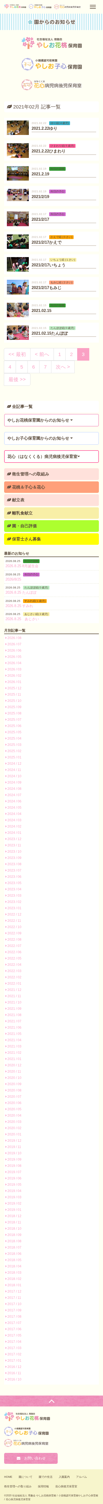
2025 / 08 (14, 713)
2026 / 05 (14, 657)
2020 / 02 (14, 1128)
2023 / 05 (14, 883)
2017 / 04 (14, 1342)
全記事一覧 (22, 406)
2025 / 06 (14, 726)
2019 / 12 (14, 1141)
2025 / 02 (14, 751)
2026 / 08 (14, 638)
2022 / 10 (14, 927)
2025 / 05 (14, 732)
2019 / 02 (14, 1203)
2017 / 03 (14, 1348)
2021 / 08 (14, 1015)
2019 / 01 (14, 1210)
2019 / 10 (14, 1153)
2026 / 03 (14, 669)
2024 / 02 (14, 826)
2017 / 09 (14, 1310)
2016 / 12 (14, 1367)
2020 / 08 (14, 1090)
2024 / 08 (14, 789)
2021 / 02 (14, 1053)
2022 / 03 (14, 971)
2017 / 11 (14, 1298)
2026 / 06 (14, 650)
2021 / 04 (14, 1040)
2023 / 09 (14, 858)
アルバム (81, 1476)
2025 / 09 (14, 707)
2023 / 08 (14, 864)
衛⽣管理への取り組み (18, 1486)
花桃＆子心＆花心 (28, 487)
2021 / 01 (14, 1059)
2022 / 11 (14, 921)
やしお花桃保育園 (51, 43)
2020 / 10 (14, 1078)
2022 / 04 (14, 965)
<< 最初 (17, 354)
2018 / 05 (14, 1260)
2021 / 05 (14, 1034)
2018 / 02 (14, 1279)
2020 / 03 (14, 1122)
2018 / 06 (14, 1254)
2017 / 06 (14, 1329)
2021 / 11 (14, 996)
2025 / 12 (14, 688)
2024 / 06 (14, 801)
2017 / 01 (14, 1360)
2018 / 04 (14, 1266)
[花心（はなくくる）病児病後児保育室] (67, 7)
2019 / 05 (14, 1185)
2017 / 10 (14, 1304)
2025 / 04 (14, 738)
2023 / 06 (14, 877)
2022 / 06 (14, 952)
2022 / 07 (14, 946)
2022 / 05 (14, 958)
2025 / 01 (14, 757)
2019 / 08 (14, 1166)
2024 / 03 (14, 820)
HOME (8, 1476)
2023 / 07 (14, 870)
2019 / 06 (14, 1178)
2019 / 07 (14, 1172)
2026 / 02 (14, 676)
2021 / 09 (14, 1009)
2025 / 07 (14, 720)
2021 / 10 (14, 1002)
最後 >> (17, 379)
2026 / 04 (14, 663)
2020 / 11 (14, 1071)
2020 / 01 (14, 1134)
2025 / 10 (14, 701)
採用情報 (43, 1486)
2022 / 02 (14, 977)
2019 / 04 (14, 1191)
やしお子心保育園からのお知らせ (38, 438)
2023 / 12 (14, 839)
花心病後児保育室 (66, 1486)
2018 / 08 (14, 1241)
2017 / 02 (14, 1354)
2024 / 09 (14, 782)
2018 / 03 (14, 1273)
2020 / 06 (14, 1103)
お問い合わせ (33, 1458)
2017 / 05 (14, 1335)
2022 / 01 (14, 983)
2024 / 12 (14, 764)
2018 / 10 (14, 1229)
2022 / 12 (14, 914)
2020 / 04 (14, 1115)
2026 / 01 (14, 682)
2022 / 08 (14, 939)
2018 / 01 (14, 1285)
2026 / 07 (14, 644)
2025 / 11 (14, 694)
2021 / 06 (14, 1027)
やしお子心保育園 (51, 64)
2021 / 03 (14, 1046)
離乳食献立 (22, 513)
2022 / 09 (14, 933)
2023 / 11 (14, 845)
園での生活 (45, 1476)
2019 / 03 (14, 1197)
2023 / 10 (14, 851)
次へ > (63, 367)
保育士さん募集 (26, 539)
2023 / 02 (14, 902)
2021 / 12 (14, 990)
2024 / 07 (14, 795)
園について (25, 1476)
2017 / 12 (14, 1291)
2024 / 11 (14, 770)
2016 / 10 (14, 1379)
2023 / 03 (14, 895)
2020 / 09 (14, 1084)
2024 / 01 (14, 833)
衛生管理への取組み (30, 474)
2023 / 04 (14, 889)
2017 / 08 (14, 1316)
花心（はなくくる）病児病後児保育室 (51, 85)
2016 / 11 (14, 1373)
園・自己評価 (24, 525)
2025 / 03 (14, 745)
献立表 (17, 500)
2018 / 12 (14, 1216)
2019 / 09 (14, 1159)
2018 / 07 (14, 1247)
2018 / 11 (14, 1222)
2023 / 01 (14, 908)
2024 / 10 (14, 776)
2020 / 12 (14, 1065)
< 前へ (42, 354)
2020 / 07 (14, 1097)
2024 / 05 (14, 808)
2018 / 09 (14, 1235)
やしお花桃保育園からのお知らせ (38, 420)
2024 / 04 (14, 814)
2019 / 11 (14, 1147)
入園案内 (64, 1476)
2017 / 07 (14, 1323)
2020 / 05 (14, 1109)
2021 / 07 (14, 1021)
